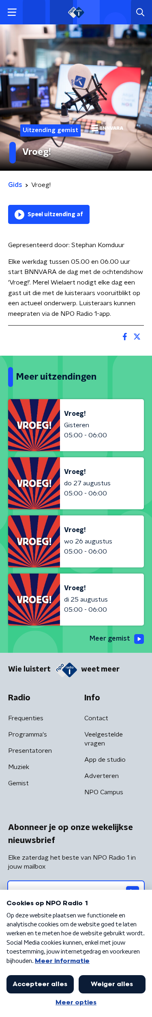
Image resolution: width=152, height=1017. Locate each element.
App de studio (105, 759)
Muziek (18, 767)
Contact (96, 718)
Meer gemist (110, 638)
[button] (12, 12)
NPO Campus (103, 792)
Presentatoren (30, 751)
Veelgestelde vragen (103, 739)
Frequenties (25, 718)
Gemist (18, 783)
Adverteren (101, 776)
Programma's (27, 734)
